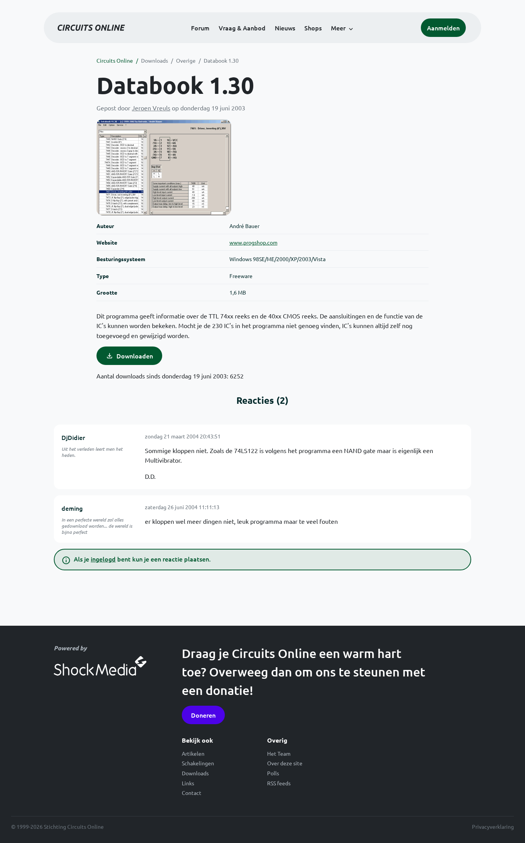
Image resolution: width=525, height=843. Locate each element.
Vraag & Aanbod (242, 27)
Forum (200, 27)
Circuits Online (114, 60)
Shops (313, 27)
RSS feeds (279, 783)
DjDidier (73, 437)
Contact (191, 792)
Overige (186, 60)
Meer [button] (338, 27)
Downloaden (134, 356)
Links (188, 783)
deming (72, 508)
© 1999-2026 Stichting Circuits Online (57, 826)
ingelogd (103, 559)
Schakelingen (198, 763)
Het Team (279, 753)
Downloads (154, 60)
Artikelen (193, 753)
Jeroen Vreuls (151, 108)
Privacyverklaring (493, 826)
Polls (273, 773)
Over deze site (284, 763)
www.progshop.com (253, 242)
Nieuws (285, 27)
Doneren (203, 715)
